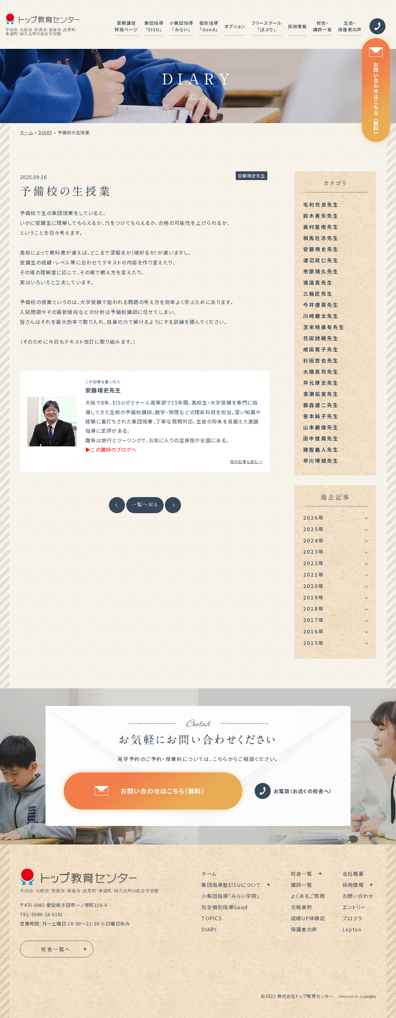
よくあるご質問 (308, 896)
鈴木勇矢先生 (321, 215)
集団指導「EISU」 (153, 26)
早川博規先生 (321, 460)
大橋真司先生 (321, 371)
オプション (234, 26)
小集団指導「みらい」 (181, 26)
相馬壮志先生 (321, 238)
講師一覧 (301, 884)
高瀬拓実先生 (321, 393)
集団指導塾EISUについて (231, 884)
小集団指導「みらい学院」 (230, 896)
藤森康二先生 (321, 405)
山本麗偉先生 (321, 427)
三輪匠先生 (318, 293)
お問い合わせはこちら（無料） (376, 99)
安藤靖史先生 (251, 176)
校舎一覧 (301, 873)
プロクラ (352, 918)
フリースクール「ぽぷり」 (267, 26)
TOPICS (211, 918)
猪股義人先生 (321, 449)
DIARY (45, 132)
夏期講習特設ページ (126, 26)
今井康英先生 (321, 304)
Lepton (352, 929)
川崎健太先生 (321, 316)
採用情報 (297, 26)
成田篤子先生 (321, 349)
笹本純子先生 (321, 416)
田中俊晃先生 (321, 438)
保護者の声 (304, 929)
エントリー (354, 907)
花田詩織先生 (321, 338)
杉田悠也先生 (321, 360)
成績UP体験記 (308, 918)
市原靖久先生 (321, 271)
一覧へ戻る (145, 504)
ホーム (26, 132)
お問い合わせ (358, 896)
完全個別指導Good (224, 907)
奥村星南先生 (321, 226)
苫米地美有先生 (324, 327)
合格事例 (301, 907)
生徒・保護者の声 (349, 26)
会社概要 (353, 873)
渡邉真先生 (318, 282)
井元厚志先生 (321, 382)
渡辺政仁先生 (321, 260)
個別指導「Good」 (208, 26)
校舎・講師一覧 (322, 26)
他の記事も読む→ (246, 461)
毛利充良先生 (321, 204)
